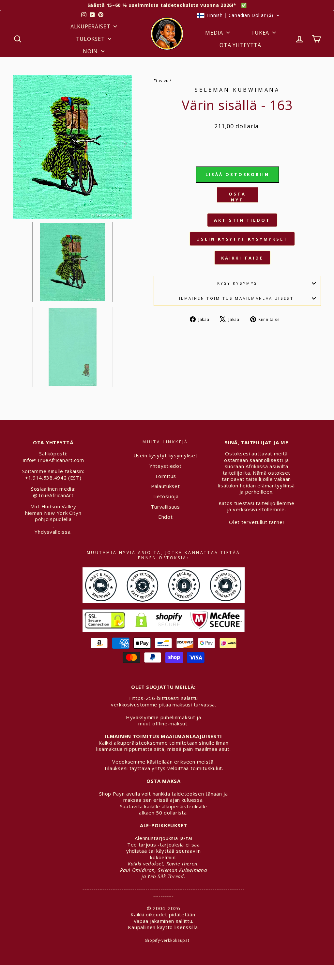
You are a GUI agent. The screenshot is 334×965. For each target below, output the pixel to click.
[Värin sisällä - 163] (72, 347)
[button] (238, 15)
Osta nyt (237, 197)
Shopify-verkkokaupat (167, 940)
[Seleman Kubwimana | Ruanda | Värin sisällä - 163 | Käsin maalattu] (72, 262)
